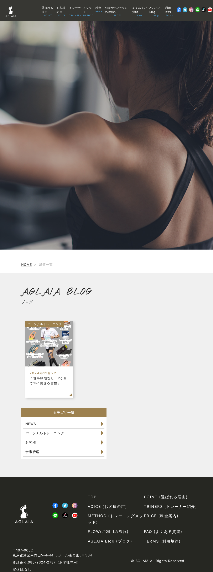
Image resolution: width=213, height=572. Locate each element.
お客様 (30, 442)
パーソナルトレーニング (44, 433)
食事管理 (32, 452)
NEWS (30, 424)
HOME (26, 264)
